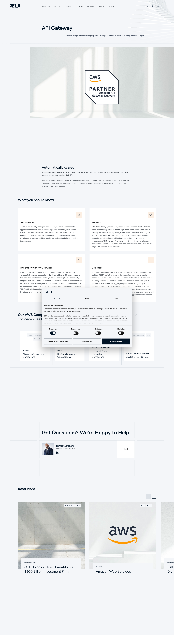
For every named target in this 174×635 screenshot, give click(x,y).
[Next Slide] (154, 496)
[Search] (147, 6)
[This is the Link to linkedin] (57, 453)
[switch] (76, 333)
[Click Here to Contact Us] (158, 6)
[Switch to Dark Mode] (162, 6)
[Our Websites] (152, 6)
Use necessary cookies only (58, 341)
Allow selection (87, 341)
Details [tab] (87, 299)
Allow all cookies (116, 341)
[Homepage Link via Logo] (15, 6)
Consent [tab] (57, 299)
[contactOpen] (126, 449)
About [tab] (117, 299)
